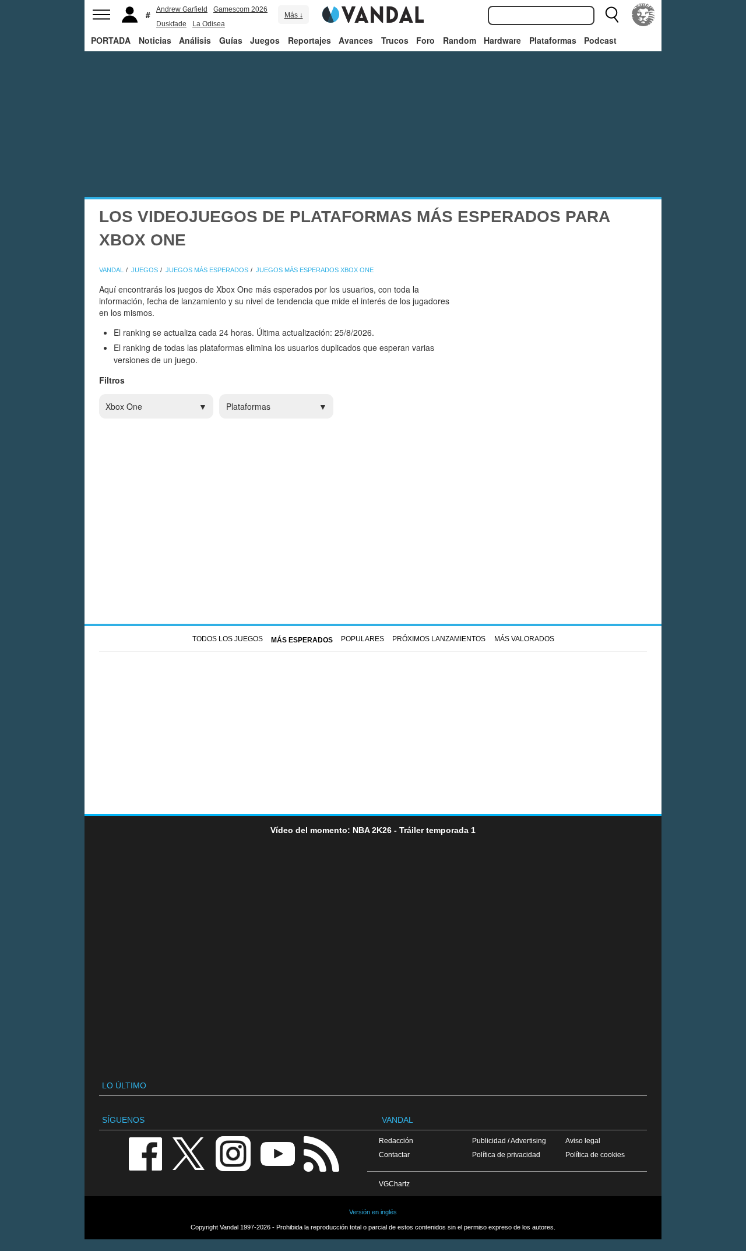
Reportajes (309, 40)
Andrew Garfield (181, 9)
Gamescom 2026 (240, 9)
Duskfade (171, 24)
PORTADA (111, 40)
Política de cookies (595, 1154)
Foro (425, 40)
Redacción (396, 1140)
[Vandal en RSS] (321, 1153)
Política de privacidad (506, 1154)
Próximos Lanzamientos (438, 639)
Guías (230, 40)
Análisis (195, 40)
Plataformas (552, 40)
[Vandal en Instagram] (233, 1153)
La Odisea (208, 24)
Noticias (155, 40)
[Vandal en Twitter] (188, 1153)
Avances (356, 40)
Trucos (395, 40)
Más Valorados (524, 639)
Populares (362, 639)
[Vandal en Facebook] (145, 1153)
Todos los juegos (227, 639)
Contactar (394, 1154)
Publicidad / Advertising (509, 1140)
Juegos (265, 40)
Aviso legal (582, 1140)
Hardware (502, 40)
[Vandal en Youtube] (277, 1153)
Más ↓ (293, 15)
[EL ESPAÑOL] (643, 14)
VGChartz (394, 1183)
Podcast (600, 40)
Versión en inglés (373, 1211)
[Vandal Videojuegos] (373, 13)
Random (459, 40)
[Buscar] (611, 14)
